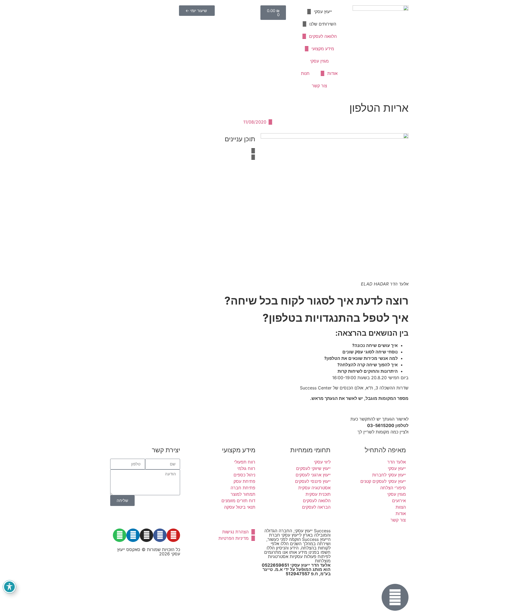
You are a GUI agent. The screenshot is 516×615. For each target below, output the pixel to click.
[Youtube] (173, 535)
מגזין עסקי (319, 61)
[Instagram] (146, 535)
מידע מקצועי (322, 48)
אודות (332, 73)
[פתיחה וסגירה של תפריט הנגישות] (9, 586)
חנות (305, 73)
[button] (181, 150)
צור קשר (319, 85)
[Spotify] (119, 535)
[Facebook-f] (160, 535)
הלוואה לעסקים (323, 36)
